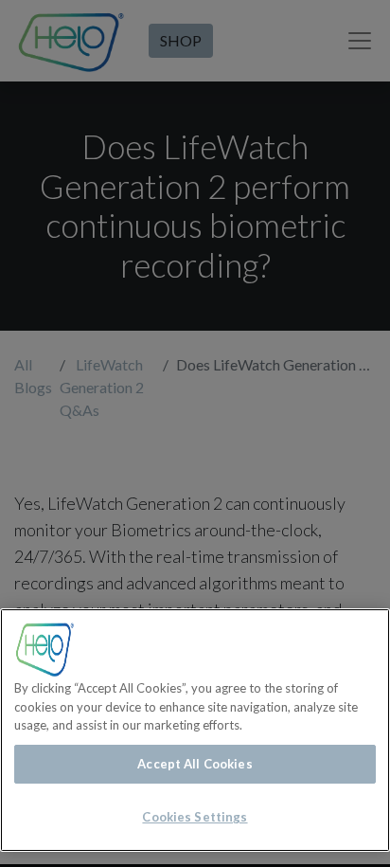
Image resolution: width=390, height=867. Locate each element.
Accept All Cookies (194, 763)
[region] (195, 730)
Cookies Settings (194, 816)
